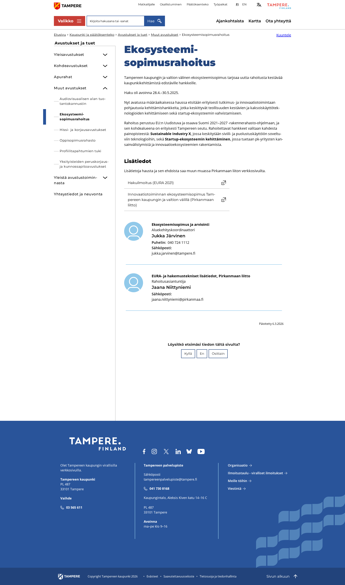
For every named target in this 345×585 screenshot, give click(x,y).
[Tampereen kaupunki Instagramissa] (154, 451)
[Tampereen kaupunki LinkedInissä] (178, 451)
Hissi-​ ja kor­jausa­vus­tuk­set (83, 130)
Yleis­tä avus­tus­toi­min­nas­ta (75, 180)
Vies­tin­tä (234, 488)
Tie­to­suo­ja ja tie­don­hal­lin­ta (218, 576)
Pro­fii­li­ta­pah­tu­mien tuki (80, 151)
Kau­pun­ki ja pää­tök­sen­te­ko (92, 35)
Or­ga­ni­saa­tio (238, 465)
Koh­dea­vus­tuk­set (71, 66)
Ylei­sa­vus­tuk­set (69, 54)
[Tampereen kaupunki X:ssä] (166, 451)
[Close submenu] (105, 86)
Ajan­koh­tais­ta (230, 21)
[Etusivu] (70, 5)
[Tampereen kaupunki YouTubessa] (201, 451)
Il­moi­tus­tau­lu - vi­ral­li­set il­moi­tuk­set (255, 473)
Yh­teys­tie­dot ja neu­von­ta (78, 194)
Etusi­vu (60, 35)
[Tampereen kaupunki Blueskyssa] (189, 451)
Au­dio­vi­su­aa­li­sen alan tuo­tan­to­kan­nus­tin (83, 101)
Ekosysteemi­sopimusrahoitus (75, 116)
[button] (188, 353)
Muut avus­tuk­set (164, 35)
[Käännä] (259, 4)
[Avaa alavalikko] (105, 53)
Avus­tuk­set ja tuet (132, 35)
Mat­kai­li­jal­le (146, 4)
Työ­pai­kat (220, 4)
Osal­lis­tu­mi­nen (171, 4)
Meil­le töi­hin (237, 481)
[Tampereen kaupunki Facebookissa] (144, 451)
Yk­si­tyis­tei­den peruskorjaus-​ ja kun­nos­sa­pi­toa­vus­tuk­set (84, 164)
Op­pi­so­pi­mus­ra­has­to (78, 140)
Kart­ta (255, 21)
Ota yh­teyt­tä (278, 21)
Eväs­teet (152, 576)
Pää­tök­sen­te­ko (198, 4)
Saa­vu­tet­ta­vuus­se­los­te (179, 576)
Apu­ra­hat (63, 77)
